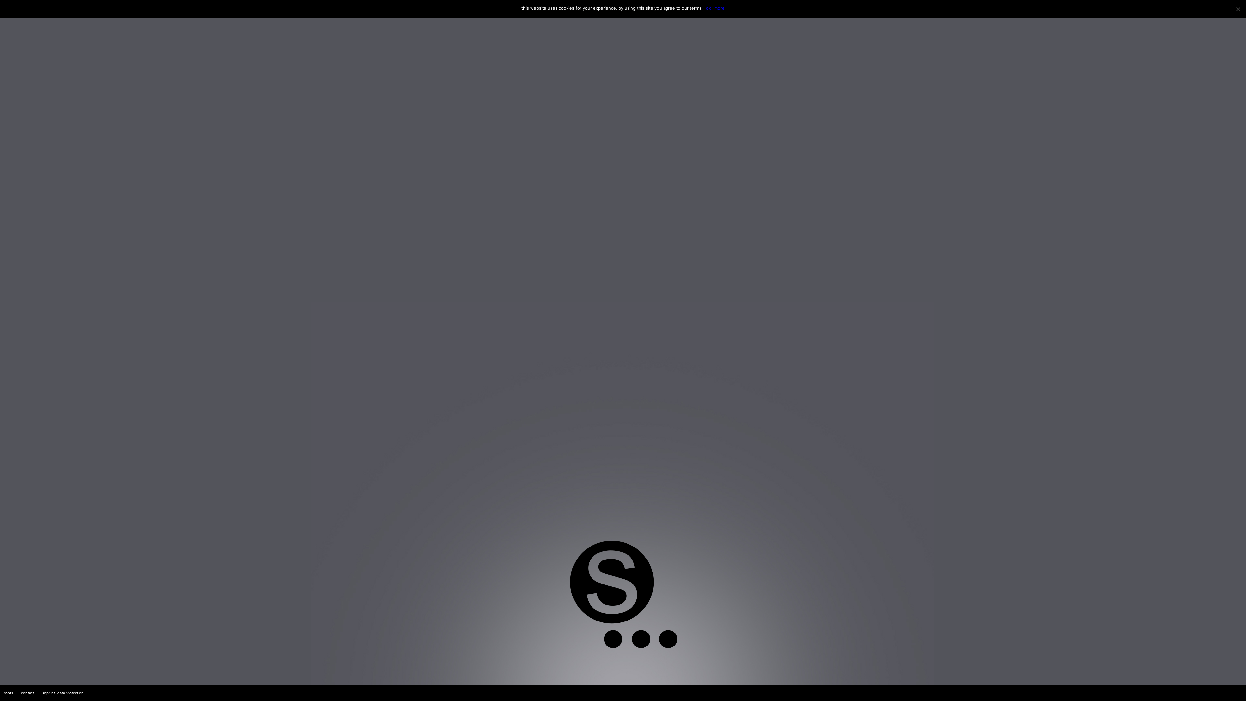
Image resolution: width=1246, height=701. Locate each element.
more (719, 8)
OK (708, 8)
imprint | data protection (63, 693)
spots (8, 693)
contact (27, 693)
